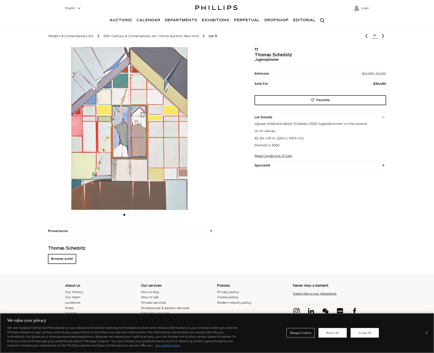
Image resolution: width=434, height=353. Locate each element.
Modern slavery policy (234, 303)
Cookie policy (227, 297)
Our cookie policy (168, 345)
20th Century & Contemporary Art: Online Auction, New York (151, 36)
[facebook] (354, 311)
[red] (340, 311)
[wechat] (325, 311)
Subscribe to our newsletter (315, 294)
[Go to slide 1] (124, 215)
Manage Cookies (300, 332)
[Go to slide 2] (129, 215)
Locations (72, 303)
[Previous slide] (75, 129)
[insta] (296, 311)
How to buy (150, 292)
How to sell (150, 297)
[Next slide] (184, 129)
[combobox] (73, 8)
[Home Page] (216, 8)
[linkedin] (311, 311)
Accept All (364, 332)
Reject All (332, 332)
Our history (74, 292)
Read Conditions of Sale (273, 156)
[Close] (427, 333)
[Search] (322, 21)
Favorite (323, 100)
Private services (153, 303)
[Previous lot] (366, 36)
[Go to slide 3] (134, 215)
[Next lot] (383, 36)
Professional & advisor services (165, 308)
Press (69, 308)
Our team (72, 297)
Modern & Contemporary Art (70, 36)
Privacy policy (228, 292)
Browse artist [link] (62, 259)
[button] (128, 128)
